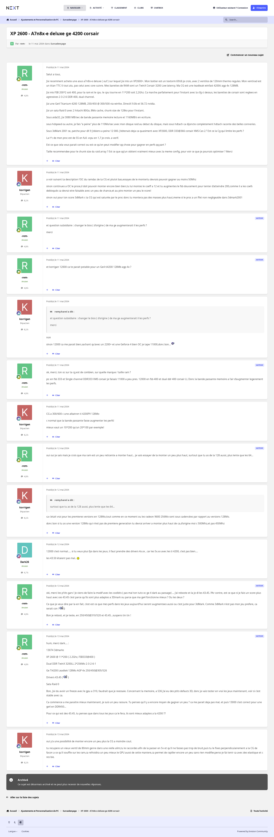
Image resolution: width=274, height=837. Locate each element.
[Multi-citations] (47, 161)
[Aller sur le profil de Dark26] (24, 550)
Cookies (25, 831)
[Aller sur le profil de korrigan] (24, 178)
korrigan (24, 190)
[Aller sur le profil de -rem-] (12, 43)
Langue (12, 831)
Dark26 (24, 562)
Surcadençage (58, 43)
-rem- (22, 43)
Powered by (252, 831)
